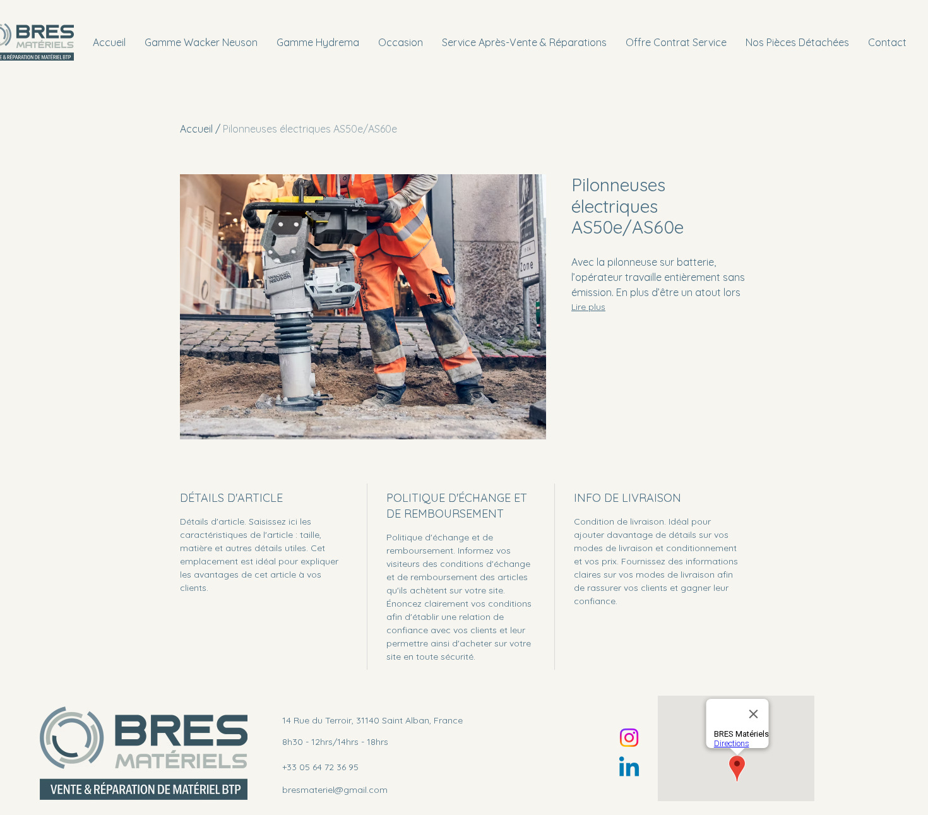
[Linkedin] (629, 768)
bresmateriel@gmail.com (335, 789)
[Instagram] (629, 737)
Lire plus (588, 306)
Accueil (196, 128)
